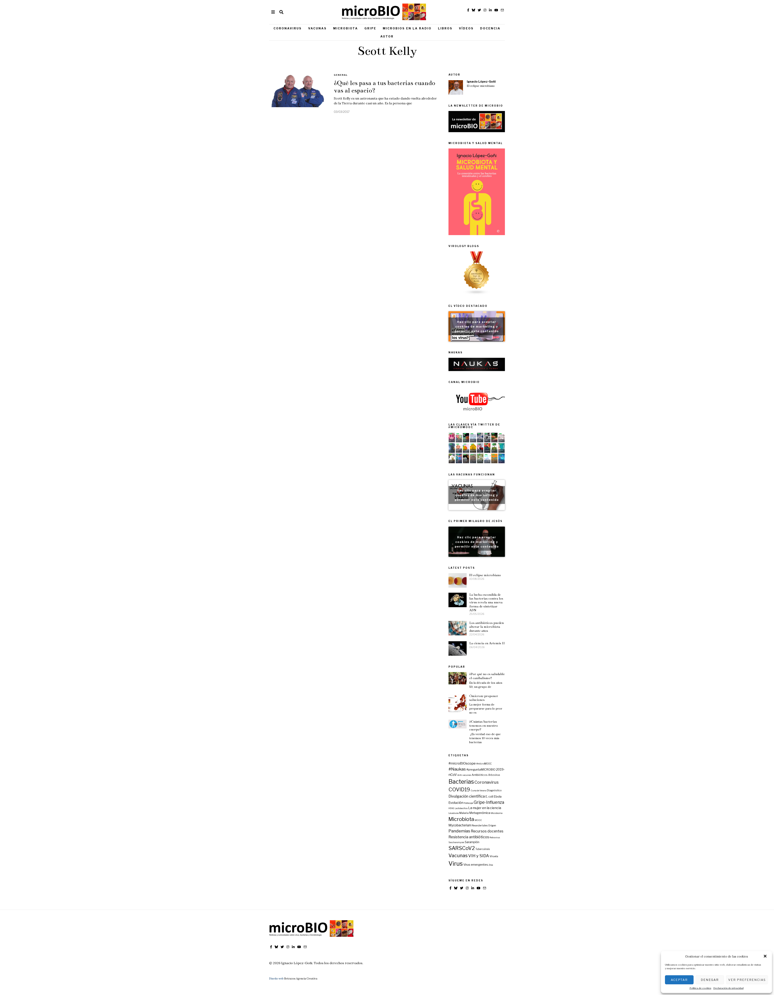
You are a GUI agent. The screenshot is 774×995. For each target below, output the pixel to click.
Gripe (370, 28)
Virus (455, 863)
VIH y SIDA (478, 855)
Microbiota (345, 28)
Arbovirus (494, 774)
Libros (445, 28)
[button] (765, 956)
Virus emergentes (475, 864)
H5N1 (451, 808)
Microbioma (496, 813)
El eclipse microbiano (481, 86)
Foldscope (468, 803)
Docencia (490, 28)
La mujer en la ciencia (484, 808)
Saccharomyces (456, 842)
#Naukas (457, 769)
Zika (491, 865)
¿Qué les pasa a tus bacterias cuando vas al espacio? (384, 86)
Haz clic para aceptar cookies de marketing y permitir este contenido (477, 326)
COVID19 (459, 789)
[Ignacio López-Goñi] (455, 87)
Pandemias (459, 830)
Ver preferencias (747, 980)
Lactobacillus (461, 808)
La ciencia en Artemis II (487, 643)
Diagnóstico (494, 790)
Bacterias (461, 781)
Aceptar (679, 980)
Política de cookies (700, 988)
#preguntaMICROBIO (480, 769)
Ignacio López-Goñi (481, 81)
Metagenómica (479, 813)
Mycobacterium (459, 825)
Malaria (464, 812)
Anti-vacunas (464, 775)
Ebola (497, 796)
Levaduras (453, 813)
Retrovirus (495, 837)
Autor (387, 36)
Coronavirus (288, 28)
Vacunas (317, 28)
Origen (492, 825)
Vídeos (466, 28)
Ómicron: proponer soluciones (483, 698)
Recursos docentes (487, 831)
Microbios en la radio (407, 28)
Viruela (494, 856)
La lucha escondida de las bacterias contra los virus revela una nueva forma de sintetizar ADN (486, 602)
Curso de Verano (478, 790)
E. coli (489, 796)
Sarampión (472, 842)
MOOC (478, 820)
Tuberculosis (482, 849)
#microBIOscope (462, 763)
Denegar (710, 980)
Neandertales (480, 825)
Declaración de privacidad (728, 988)
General (341, 75)
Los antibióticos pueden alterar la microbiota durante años (486, 627)
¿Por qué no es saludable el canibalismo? (487, 676)
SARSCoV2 (461, 848)
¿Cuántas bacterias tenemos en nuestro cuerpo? (483, 725)
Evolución (455, 803)
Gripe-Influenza (489, 802)
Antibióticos (480, 774)
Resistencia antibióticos (468, 837)
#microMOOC (484, 763)
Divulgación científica (466, 796)
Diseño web (276, 978)
